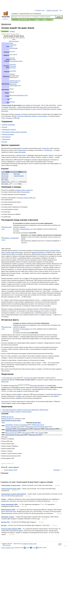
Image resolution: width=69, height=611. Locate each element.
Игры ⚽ (49, 19)
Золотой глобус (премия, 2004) (11, 528)
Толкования (24, 19)
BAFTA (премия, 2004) (8, 509)
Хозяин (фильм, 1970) (10, 470)
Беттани (3, 525)
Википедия (15, 19)
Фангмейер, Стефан (7, 517)
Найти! (59, 17)
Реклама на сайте (32, 543)
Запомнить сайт (40, 10)
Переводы (32, 19)
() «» (31, 116)
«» (17, 114)
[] (23, 159)
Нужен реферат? (14, 467)
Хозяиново (56, 470)
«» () (25, 409)
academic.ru (6, 19)
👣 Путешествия (6, 545)
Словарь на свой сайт (52, 10)
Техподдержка (24, 543)
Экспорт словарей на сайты (7, 547)
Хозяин (3, 499)
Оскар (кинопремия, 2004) (9, 504)
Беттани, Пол (5, 522)
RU (60, 10)
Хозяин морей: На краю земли (10, 488)
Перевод (12, 31)
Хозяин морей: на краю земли (10, 485)
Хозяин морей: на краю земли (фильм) (13, 494)
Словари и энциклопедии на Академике (26, 13)
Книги (40, 19)
